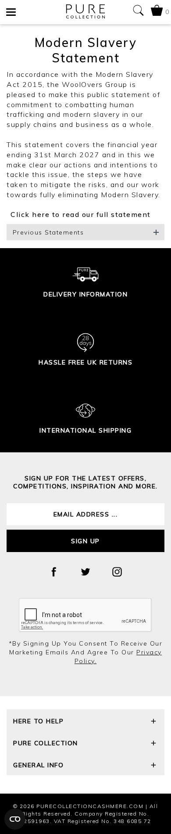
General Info (38, 765)
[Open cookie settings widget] (14, 819)
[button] (85, 232)
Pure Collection (45, 743)
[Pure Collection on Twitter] (85, 572)
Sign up (85, 541)
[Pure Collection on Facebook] (54, 572)
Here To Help (38, 721)
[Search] (138, 12)
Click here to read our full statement (13, 214)
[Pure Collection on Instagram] (117, 572)
